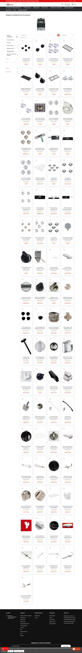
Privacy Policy (45, 7)
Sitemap (21, 635)
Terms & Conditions (68, 7)
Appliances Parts (10, 48)
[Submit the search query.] (56, 35)
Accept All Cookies (19, 651)
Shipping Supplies (10, 51)
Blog (15, 10)
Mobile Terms (36, 7)
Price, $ (7, 58)
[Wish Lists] (62, 4)
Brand (7, 68)
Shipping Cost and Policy (56, 7)
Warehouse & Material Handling (11, 54)
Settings (4, 651)
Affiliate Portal (27, 7)
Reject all (11, 651)
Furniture (9, 42)
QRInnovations (37, 615)
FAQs (70, 1)
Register (69, 5)
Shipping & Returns (22, 10)
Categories (8, 71)
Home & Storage (10, 39)
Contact (74, 1)
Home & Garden (10, 45)
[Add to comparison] (22, 41)
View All (36, 617)
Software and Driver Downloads (13, 7)
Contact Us (8, 10)
